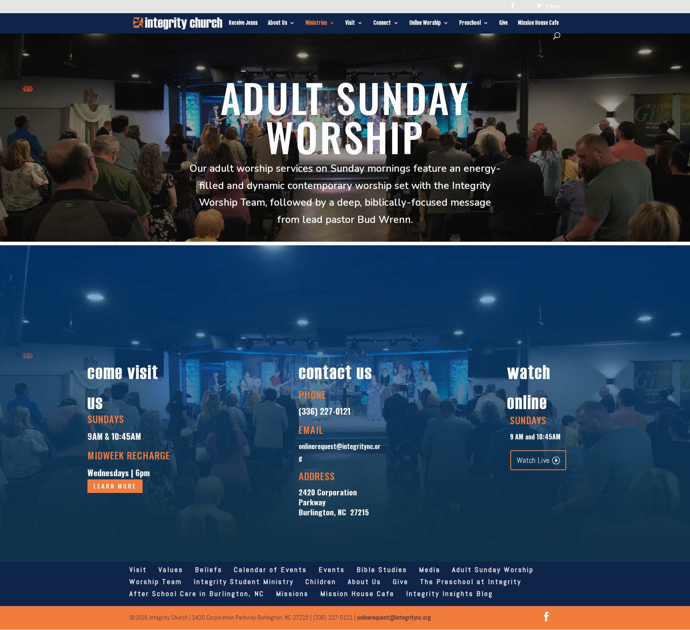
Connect (382, 23)
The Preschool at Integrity (470, 581)
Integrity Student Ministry (244, 581)
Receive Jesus (243, 23)
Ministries (316, 23)
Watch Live (533, 460)
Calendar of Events (270, 569)
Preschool (470, 23)
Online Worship (425, 23)
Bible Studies (382, 569)
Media (429, 569)
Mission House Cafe (538, 23)
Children (320, 581)
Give (503, 23)
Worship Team (155, 581)
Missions (292, 593)
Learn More (115, 485)
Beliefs (208, 569)
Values (171, 569)
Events (332, 569)
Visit (350, 23)
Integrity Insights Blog (449, 593)
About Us (277, 23)
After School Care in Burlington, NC (196, 593)
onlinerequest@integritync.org (394, 617)
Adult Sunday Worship (493, 569)
